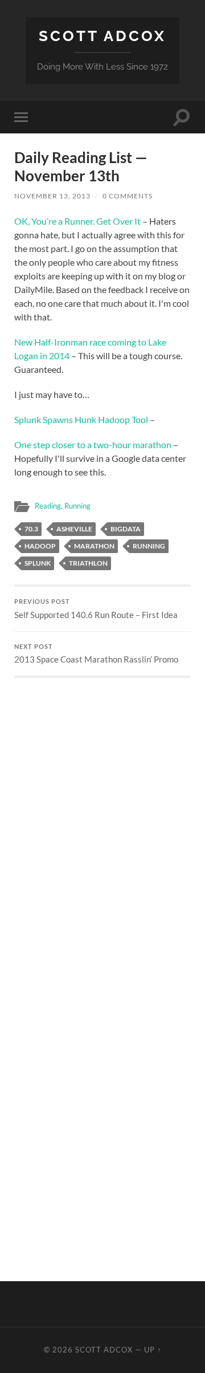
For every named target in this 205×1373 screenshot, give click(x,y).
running (149, 546)
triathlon (88, 563)
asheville (74, 529)
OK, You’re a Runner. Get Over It (77, 221)
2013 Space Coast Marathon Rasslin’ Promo (96, 654)
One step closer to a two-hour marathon (92, 444)
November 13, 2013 (52, 196)
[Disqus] (102, 820)
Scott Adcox (102, 35)
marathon (94, 546)
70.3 (31, 529)
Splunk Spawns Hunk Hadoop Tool (81, 419)
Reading (48, 505)
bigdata (125, 529)
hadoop (40, 546)
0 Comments (127, 196)
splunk (37, 563)
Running (77, 505)
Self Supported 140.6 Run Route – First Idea (96, 609)
